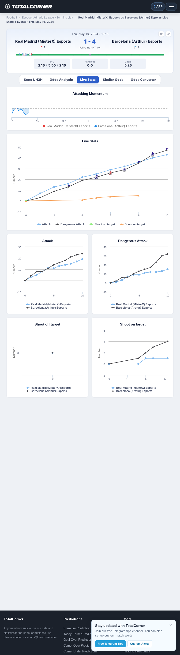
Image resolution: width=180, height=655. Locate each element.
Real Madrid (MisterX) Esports (43, 41)
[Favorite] (161, 34)
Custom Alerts (140, 643)
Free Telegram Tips (110, 643)
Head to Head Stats (137, 651)
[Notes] (168, 34)
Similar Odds (113, 79)
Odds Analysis (61, 79)
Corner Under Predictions (81, 651)
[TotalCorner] (28, 6)
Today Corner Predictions (81, 634)
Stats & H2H (33, 79)
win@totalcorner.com (43, 637)
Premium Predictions (78, 628)
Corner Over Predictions (80, 645)
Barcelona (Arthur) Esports (137, 41)
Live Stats (88, 79)
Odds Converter (143, 79)
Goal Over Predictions (79, 639)
